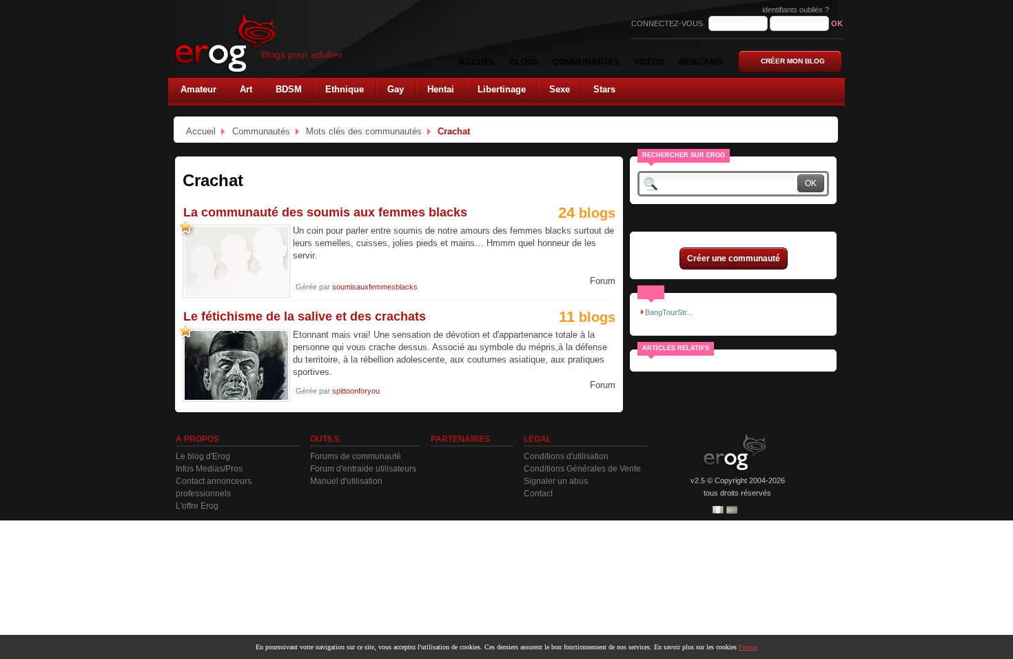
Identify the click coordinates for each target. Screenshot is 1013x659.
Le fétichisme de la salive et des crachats (304, 316)
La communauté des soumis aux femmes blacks (325, 212)
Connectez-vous (668, 23)
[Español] (731, 510)
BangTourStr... (669, 312)
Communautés (261, 131)
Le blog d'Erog (203, 456)
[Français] (718, 510)
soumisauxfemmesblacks (375, 287)
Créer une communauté (733, 258)
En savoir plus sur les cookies (695, 647)
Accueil (201, 131)
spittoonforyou (356, 391)
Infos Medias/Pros (209, 469)
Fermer (748, 647)
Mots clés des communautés (364, 131)
